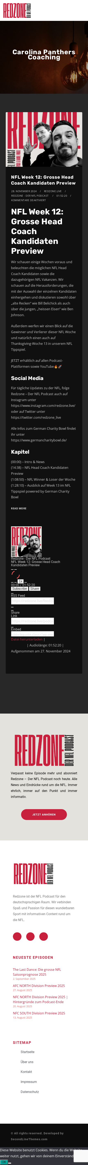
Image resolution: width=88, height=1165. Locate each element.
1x (20, 581)
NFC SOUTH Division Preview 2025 (39, 1013)
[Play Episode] (12, 569)
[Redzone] (17, 10)
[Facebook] (30, 936)
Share (34, 588)
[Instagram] (43, 936)
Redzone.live (53, 191)
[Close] (12, 593)
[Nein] (9, 1163)
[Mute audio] (12, 582)
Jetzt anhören (44, 814)
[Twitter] (17, 936)
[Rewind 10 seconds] (15, 582)
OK (4, 1162)
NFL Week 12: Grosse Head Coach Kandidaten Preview (43, 180)
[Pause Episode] (15, 569)
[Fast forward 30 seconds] (25, 582)
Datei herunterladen (27, 639)
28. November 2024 (24, 191)
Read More (19, 508)
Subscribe (19, 588)
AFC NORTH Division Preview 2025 (39, 985)
